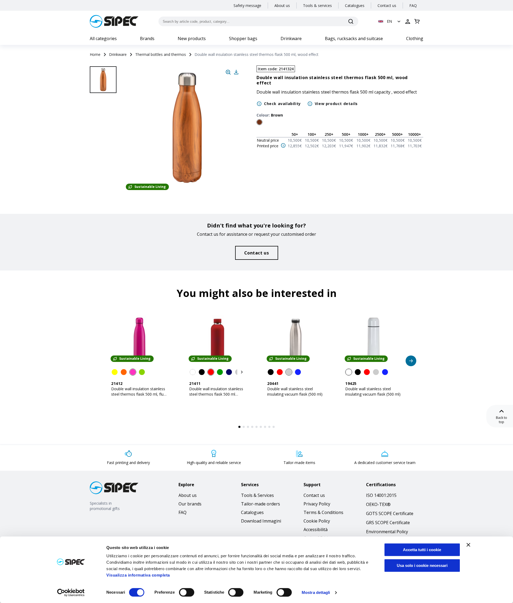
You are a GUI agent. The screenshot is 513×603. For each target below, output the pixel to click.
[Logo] (114, 21)
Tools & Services (257, 495)
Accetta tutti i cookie (422, 549)
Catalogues (354, 5)
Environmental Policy (387, 532)
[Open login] (408, 21)
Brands (147, 38)
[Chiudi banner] (468, 545)
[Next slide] (104, 176)
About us (282, 5)
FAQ (413, 5)
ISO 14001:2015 (381, 495)
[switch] (186, 592)
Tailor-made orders (260, 504)
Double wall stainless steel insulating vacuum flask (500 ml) (294, 391)
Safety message (247, 5)
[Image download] (236, 72)
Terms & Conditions (323, 512)
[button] (390, 21)
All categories (103, 38)
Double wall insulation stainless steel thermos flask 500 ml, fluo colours (138, 394)
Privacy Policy (317, 504)
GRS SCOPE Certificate (388, 522)
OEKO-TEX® (378, 504)
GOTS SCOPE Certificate (389, 513)
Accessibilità (316, 529)
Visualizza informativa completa (138, 575)
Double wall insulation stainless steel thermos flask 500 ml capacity (216, 394)
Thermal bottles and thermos (160, 54)
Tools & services (317, 5)
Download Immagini (261, 521)
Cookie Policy (317, 521)
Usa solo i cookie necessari (422, 565)
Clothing (414, 38)
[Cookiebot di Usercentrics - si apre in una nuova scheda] (71, 593)
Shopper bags (243, 38)
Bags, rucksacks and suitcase (354, 38)
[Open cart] (417, 21)
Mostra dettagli (316, 592)
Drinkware (291, 38)
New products (192, 38)
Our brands (189, 504)
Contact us (387, 5)
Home (95, 54)
